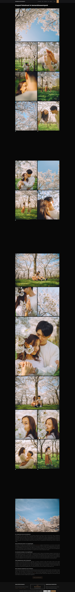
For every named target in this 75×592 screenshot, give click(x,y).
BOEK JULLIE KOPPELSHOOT (37, 577)
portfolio (34, 572)
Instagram (16, 588)
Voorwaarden (20, 588)
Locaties (24, 588)
